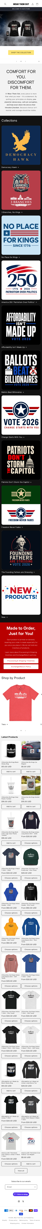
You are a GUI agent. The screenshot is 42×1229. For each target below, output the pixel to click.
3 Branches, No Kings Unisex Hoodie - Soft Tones (11, 939)
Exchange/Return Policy (21, 667)
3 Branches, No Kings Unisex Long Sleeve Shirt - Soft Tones (11, 976)
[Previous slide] (16, 61)
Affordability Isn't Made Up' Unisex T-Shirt (10, 1117)
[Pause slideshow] (40, 61)
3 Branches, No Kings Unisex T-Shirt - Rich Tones (11, 1012)
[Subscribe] (35, 1187)
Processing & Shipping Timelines (21, 661)
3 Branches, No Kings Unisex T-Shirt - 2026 (30, 975)
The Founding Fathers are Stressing (17, 572)
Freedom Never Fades (11, 527)
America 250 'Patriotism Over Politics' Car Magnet (30, 1153)
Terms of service (35, 1220)
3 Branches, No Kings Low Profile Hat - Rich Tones (29, 869)
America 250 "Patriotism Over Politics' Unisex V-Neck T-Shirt (11, 1154)
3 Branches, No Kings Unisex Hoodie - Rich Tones (30, 904)
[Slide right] (25, 730)
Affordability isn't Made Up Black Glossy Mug (10, 1082)
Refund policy (23, 1220)
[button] (5, 4)
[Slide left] (16, 730)
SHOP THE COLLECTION (21, 52)
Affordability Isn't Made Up (13, 347)
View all (21, 1171)
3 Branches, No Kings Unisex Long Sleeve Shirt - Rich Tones (30, 940)
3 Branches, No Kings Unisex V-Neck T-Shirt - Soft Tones (30, 1047)
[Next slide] (25, 61)
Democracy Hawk (9, 167)
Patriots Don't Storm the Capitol (15, 482)
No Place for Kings (10, 257)
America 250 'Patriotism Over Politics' (18, 302)
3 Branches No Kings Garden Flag (30, 798)
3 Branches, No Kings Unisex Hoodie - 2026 (11, 904)
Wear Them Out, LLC (20, 1217)
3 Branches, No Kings (11, 212)
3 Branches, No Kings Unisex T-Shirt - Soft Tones (30, 1012)
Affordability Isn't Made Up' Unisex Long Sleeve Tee (30, 1082)
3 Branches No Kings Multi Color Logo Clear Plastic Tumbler (10, 833)
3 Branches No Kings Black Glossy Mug (10, 763)
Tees (4, 724)
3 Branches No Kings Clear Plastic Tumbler (10, 798)
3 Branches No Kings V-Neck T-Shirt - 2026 (11, 869)
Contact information (28, 1223)
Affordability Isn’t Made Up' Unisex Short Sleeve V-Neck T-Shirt (30, 1118)
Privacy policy (13, 1220)
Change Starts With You (12, 437)
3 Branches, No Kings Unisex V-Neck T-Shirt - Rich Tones (11, 1047)
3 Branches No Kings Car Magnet (29, 763)
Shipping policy (15, 1223)
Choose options (31, 843)
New (4, 617)
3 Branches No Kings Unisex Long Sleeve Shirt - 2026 (30, 832)
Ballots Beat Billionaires (12, 392)
